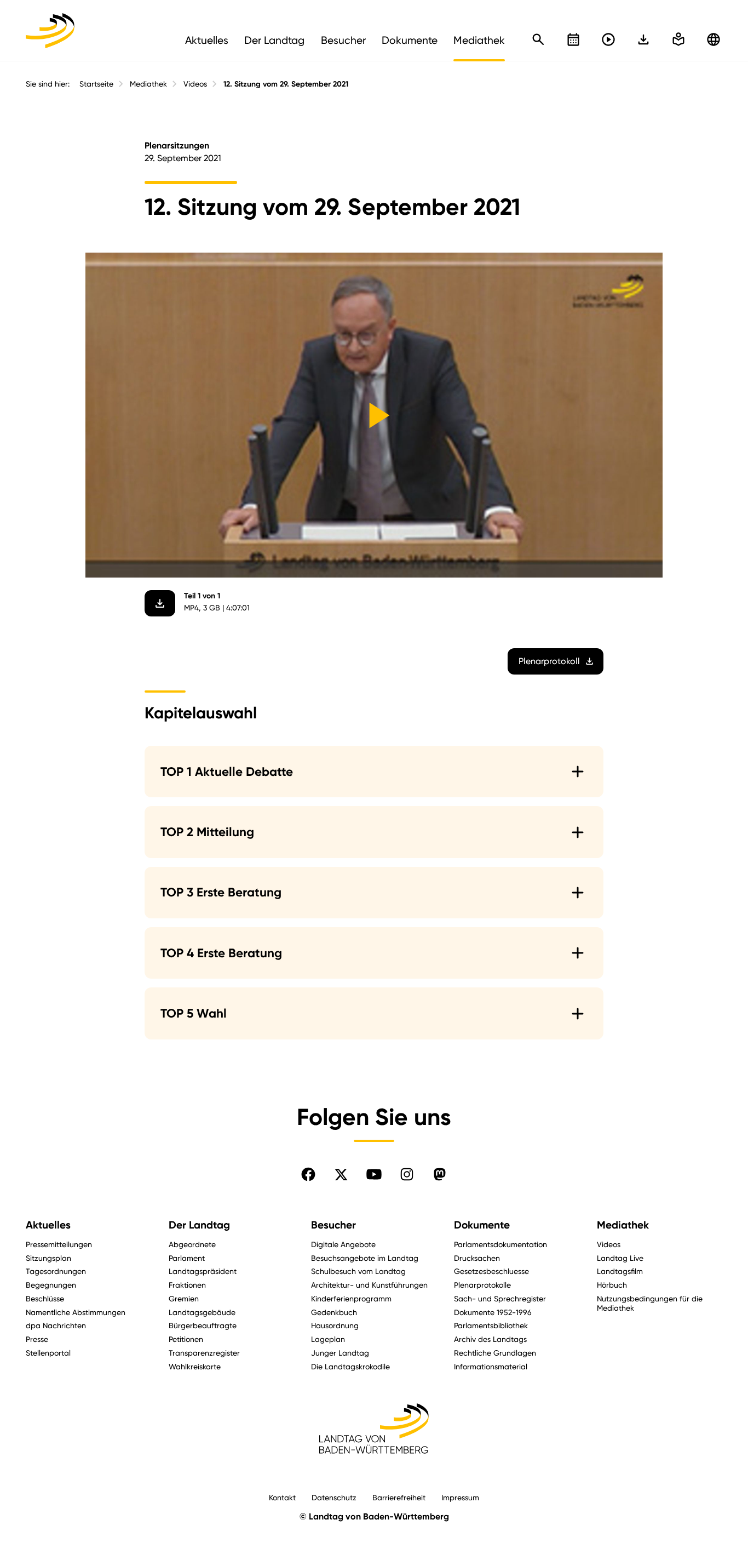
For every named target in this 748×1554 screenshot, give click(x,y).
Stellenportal (48, 1352)
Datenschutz (334, 1497)
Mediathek (148, 83)
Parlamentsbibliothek (491, 1325)
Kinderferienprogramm (351, 1298)
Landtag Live (620, 1257)
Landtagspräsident (203, 1271)
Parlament (187, 1257)
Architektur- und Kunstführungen (369, 1284)
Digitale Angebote (343, 1244)
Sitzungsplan (48, 1257)
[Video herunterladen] (160, 603)
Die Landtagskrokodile (350, 1366)
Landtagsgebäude (202, 1312)
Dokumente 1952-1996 (493, 1312)
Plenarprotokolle (482, 1284)
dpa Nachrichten (56, 1325)
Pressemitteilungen (59, 1244)
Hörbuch (612, 1284)
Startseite (96, 83)
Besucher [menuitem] (343, 40)
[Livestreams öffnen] (608, 39)
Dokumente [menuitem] (410, 40)
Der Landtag (199, 1225)
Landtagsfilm (620, 1271)
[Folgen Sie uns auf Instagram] (407, 1174)
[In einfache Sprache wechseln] (643, 39)
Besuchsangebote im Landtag (364, 1257)
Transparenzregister (204, 1352)
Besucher (333, 1225)
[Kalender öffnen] (573, 39)
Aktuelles (48, 1225)
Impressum (460, 1497)
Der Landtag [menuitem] (274, 40)
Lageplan (328, 1339)
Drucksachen (477, 1257)
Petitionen (186, 1339)
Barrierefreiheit (398, 1497)
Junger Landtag (340, 1352)
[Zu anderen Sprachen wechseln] (713, 39)
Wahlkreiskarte (195, 1366)
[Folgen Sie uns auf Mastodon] (440, 1174)
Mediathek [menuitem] (479, 40)
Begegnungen (51, 1284)
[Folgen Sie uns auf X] (341, 1174)
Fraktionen (187, 1284)
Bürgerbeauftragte (203, 1325)
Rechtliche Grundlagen (495, 1352)
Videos (195, 83)
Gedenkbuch (334, 1312)
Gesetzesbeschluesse (491, 1271)
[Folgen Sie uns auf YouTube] (374, 1174)
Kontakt (282, 1497)
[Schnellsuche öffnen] (538, 39)
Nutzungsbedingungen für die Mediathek (650, 1303)
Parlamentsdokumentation (500, 1244)
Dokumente (482, 1225)
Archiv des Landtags (490, 1339)
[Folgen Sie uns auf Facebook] (308, 1174)
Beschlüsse (45, 1298)
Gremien (184, 1298)
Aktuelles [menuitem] (206, 40)
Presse (37, 1339)
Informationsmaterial (490, 1366)
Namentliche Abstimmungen (75, 1312)
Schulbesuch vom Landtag (358, 1271)
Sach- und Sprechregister (500, 1298)
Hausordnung (335, 1325)
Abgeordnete (192, 1244)
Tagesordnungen (56, 1271)
